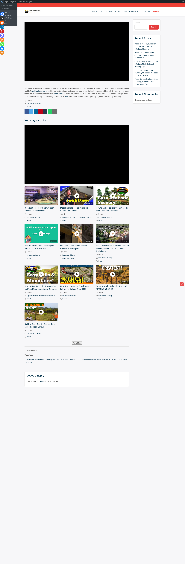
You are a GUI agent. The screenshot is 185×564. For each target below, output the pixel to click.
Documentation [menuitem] (6, 15)
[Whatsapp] (2, 44)
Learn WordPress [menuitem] (6, 18)
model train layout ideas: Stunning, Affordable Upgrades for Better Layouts (146, 72)
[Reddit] (2, 23)
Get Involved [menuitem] (5, 8)
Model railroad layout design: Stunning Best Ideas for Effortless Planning (145, 46)
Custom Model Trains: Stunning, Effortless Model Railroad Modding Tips (146, 64)
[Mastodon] (2, 35)
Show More (77, 343)
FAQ (125, 11)
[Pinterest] (2, 31)
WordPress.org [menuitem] (6, 12)
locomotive (71, 258)
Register (156, 11)
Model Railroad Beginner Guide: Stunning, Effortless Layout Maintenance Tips (146, 81)
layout (29, 106)
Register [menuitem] (13, 2)
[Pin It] (40, 111)
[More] (2, 53)
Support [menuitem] (3, 21)
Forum (117, 11)
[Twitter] (31, 111)
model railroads (59, 94)
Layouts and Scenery (34, 103)
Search (137, 23)
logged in (40, 381)
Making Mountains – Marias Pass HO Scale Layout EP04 (104, 359)
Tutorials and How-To (84, 217)
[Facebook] (27, 111)
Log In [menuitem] (6, 2)
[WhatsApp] (50, 111)
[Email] (54, 111)
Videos (109, 11)
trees (66, 97)
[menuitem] (2, 1)
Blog (102, 11)
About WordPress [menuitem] (7, 5)
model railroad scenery (39, 91)
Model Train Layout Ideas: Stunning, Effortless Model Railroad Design (144, 55)
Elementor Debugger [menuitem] (25, 2)
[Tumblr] (45, 111)
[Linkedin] (36, 111)
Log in (147, 11)
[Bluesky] (2, 48)
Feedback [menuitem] (4, 23)
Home (94, 11)
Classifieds (133, 11)
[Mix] (2, 40)
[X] (2, 18)
